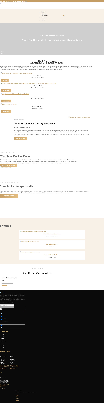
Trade (3, 347)
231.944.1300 (13, 368)
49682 (1, 386)
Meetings (44, 17)
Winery (43, 10)
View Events (6, 111)
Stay (43, 12)
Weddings (44, 14)
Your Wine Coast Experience (52, 234)
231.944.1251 (2, 388)
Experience (45, 15)
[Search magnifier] (1, 309)
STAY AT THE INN (37, 85)
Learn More (6, 90)
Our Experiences (37, 106)
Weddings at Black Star (8, 165)
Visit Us (5, 80)
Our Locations (37, 75)
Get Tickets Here (20, 138)
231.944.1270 (2, 368)
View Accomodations (8, 195)
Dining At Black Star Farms (52, 255)
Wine (3, 334)
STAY (2, 53)
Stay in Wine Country (52, 244)
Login (43, 20)
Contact (3, 345)
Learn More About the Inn (9, 196)
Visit (3, 336)
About (43, 19)
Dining (3, 340)
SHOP (2, 51)
